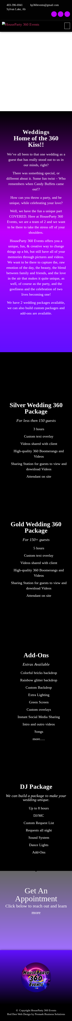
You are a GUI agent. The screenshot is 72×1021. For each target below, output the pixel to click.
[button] (67, 26)
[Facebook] (54, 14)
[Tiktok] (67, 14)
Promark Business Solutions (50, 1014)
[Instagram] (60, 14)
